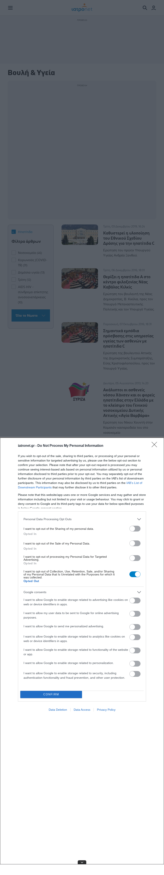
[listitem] (82, 519)
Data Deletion (58, 709)
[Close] (156, 446)
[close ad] (82, 862)
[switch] (135, 528)
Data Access (82, 709)
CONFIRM (51, 694)
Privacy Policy (106, 709)
